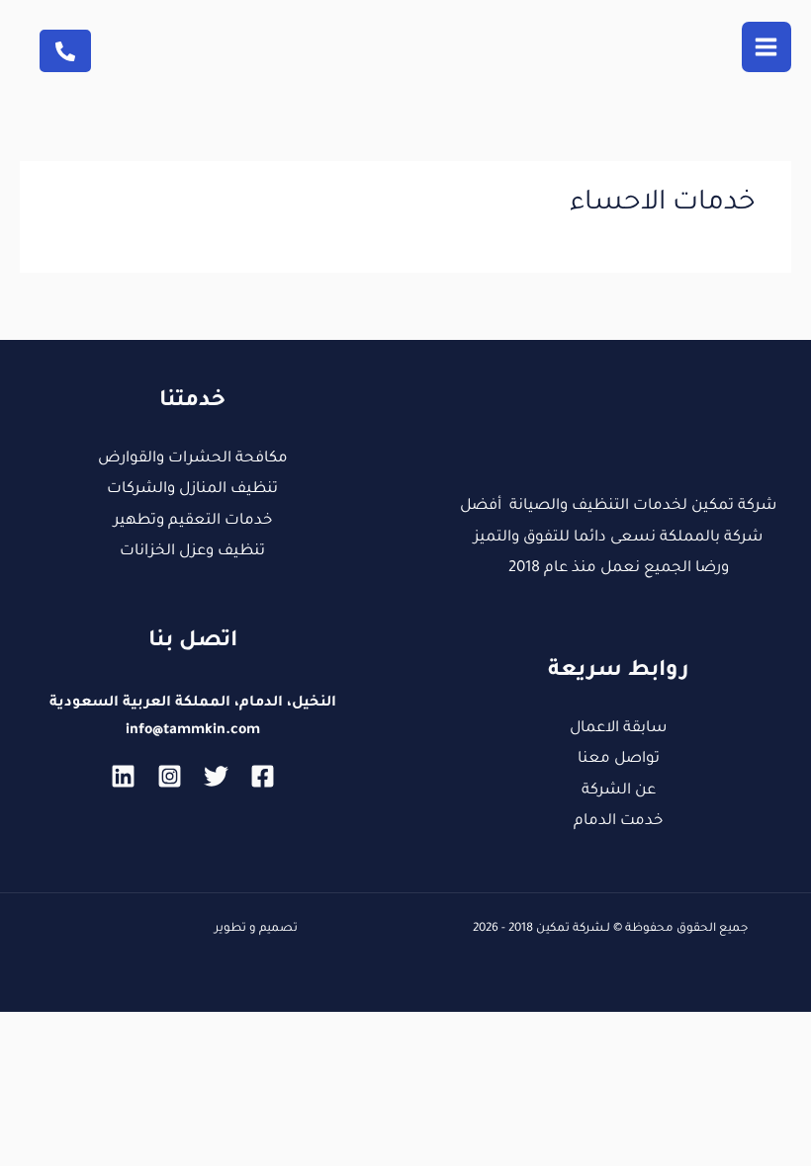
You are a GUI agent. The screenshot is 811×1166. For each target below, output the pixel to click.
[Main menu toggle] (767, 47)
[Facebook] (262, 776)
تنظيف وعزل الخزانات (192, 551)
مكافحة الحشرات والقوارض (193, 459)
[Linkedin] (123, 776)
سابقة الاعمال (618, 728)
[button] (65, 51)
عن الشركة (619, 791)
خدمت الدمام (618, 821)
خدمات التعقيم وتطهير (193, 521)
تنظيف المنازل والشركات (192, 489)
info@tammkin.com (193, 731)
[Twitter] (216, 776)
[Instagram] (169, 776)
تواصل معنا (619, 759)
